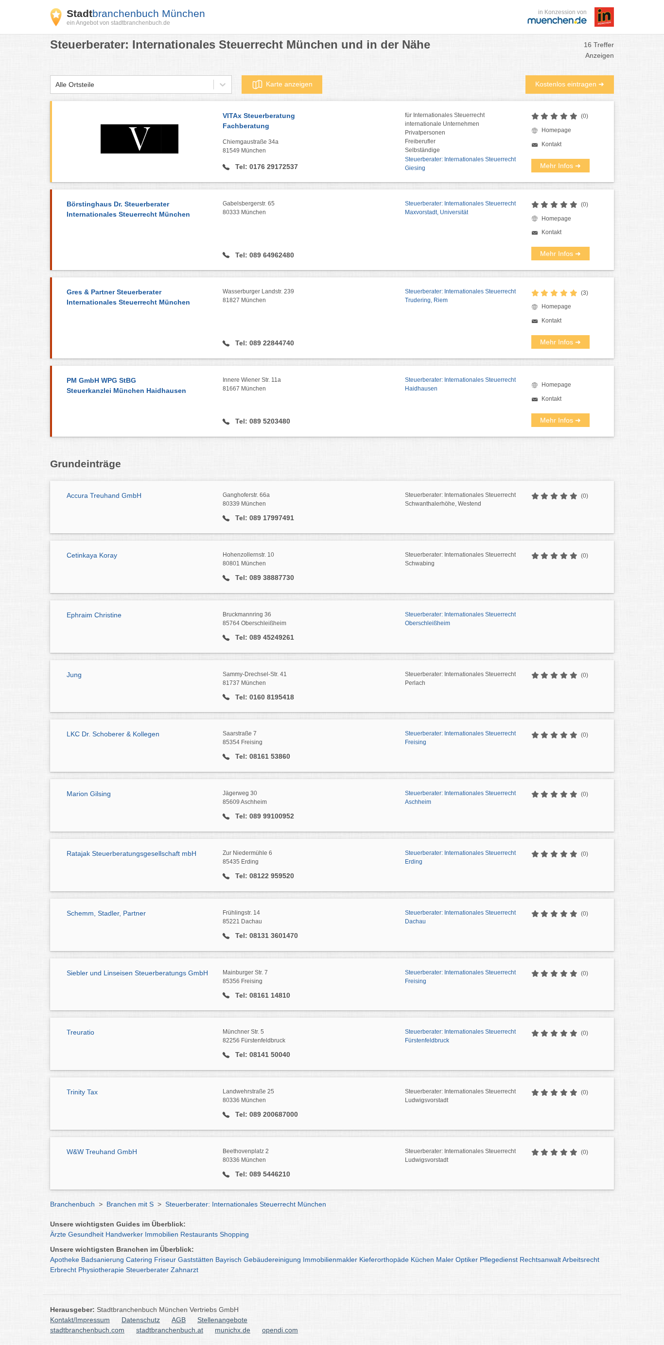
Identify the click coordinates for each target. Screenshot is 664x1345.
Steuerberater (147, 1270)
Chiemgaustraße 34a (251, 146)
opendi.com (280, 1330)
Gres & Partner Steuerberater (128, 297)
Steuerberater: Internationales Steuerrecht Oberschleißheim (460, 619)
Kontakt (551, 144)
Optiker (466, 1259)
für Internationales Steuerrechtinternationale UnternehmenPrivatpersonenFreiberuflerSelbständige (445, 132)
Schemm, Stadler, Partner (106, 913)
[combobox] (55, 85)
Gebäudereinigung (272, 1259)
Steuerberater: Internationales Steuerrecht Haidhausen (460, 384)
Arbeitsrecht (580, 1259)
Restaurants (199, 1234)
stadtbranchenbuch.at (169, 1330)
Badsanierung (102, 1259)
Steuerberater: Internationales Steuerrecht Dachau (460, 917)
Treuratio (80, 1032)
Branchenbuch (72, 1204)
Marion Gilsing (89, 794)
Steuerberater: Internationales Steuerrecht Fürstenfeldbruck (460, 1036)
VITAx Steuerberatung (259, 121)
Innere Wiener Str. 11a (252, 384)
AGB (179, 1320)
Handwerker (124, 1234)
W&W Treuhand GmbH (102, 1152)
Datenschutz (141, 1320)
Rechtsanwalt (540, 1259)
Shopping (234, 1234)
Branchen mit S (130, 1204)
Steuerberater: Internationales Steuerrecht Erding (460, 857)
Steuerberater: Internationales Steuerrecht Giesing (460, 163)
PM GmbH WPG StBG (126, 385)
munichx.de (232, 1330)
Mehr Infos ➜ (560, 166)
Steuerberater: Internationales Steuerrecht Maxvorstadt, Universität (460, 208)
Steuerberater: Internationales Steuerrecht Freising (460, 738)
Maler (445, 1259)
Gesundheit (86, 1234)
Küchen (422, 1259)
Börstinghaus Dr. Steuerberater (128, 209)
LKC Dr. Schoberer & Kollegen (113, 734)
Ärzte (58, 1234)
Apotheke (64, 1259)
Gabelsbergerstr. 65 (249, 208)
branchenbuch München (136, 13)
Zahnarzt (184, 1270)
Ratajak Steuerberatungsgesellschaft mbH (131, 853)
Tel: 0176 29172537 (265, 166)
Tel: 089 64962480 (263, 255)
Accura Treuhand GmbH (104, 495)
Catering (139, 1259)
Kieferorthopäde (384, 1259)
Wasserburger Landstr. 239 (258, 296)
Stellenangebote (222, 1320)
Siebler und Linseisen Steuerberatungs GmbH (137, 973)
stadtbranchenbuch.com (87, 1330)
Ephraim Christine (94, 615)
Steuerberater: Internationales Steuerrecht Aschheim (460, 797)
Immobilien (161, 1234)
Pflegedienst (499, 1259)
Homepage (556, 130)
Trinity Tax (82, 1092)
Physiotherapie (101, 1270)
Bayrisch (228, 1259)
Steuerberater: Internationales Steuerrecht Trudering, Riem (460, 296)
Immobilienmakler (330, 1259)
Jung (74, 675)
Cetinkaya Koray (92, 555)
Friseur (165, 1259)
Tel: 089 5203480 (261, 421)
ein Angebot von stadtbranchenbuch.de (118, 22)
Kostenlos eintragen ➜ (569, 84)
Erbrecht (63, 1270)
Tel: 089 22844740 (263, 343)
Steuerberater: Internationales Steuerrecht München (245, 1204)
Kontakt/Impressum (80, 1320)
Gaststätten (195, 1259)
